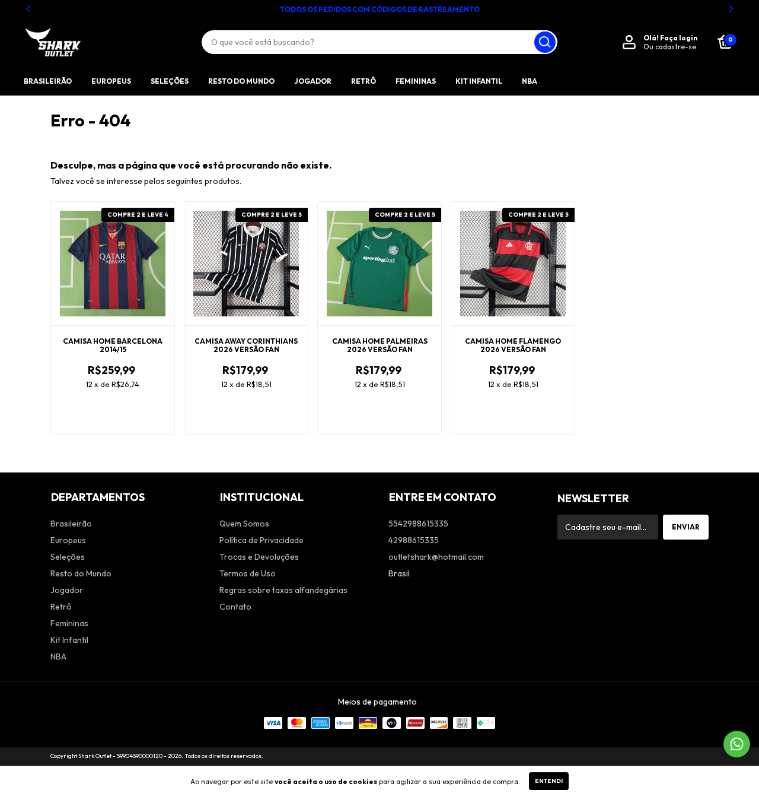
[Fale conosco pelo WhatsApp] (736, 744)
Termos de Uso (247, 573)
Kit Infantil (478, 81)
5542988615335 (418, 523)
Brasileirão (48, 81)
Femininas (416, 81)
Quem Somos (244, 523)
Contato (235, 606)
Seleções (170, 81)
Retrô (363, 81)
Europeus (111, 81)
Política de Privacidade (261, 540)
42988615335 (413, 540)
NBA (529, 81)
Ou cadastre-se (669, 46)
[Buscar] (545, 42)
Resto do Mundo (241, 81)
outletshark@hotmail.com (436, 556)
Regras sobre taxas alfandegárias (283, 590)
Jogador (312, 81)
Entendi (549, 781)
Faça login (678, 37)
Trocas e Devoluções (259, 556)
